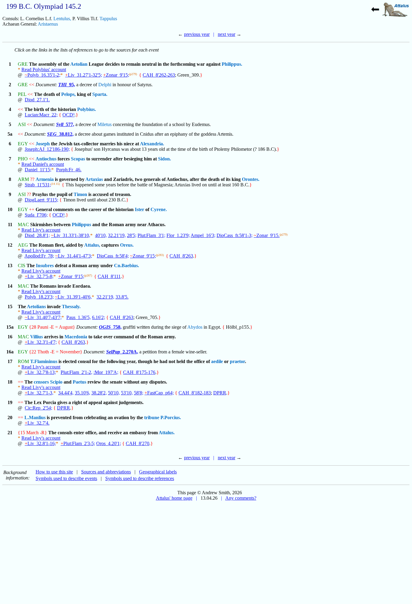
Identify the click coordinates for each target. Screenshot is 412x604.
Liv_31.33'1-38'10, (70, 235)
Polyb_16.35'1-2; (42, 74)
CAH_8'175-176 (139, 372)
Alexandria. (152, 143)
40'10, (101, 235)
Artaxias (94, 179)
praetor (237, 361)
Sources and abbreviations (106, 471)
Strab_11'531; (38, 184)
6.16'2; (98, 317)
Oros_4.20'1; (108, 443)
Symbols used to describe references (139, 478)
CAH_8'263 (181, 255)
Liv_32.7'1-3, (39, 392)
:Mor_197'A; (105, 372)
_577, (65, 124)
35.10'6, (82, 392)
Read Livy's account (40, 229)
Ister (139, 209)
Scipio (56, 381)
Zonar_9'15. (267, 235)
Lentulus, (62, 18)
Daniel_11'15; (38, 169)
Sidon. (164, 158)
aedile (217, 361)
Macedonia (76, 336)
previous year (197, 34)
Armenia (45, 179)
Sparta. (99, 94)
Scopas (78, 158)
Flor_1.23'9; (178, 235)
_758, (110, 327)
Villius (36, 336)
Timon (80, 194)
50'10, (114, 392)
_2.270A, (122, 351)
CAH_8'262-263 (159, 74)
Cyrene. (159, 209)
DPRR (219, 392)
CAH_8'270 (137, 443)
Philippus (81, 224)
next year (226, 34)
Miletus (104, 124)
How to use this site (54, 471)
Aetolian (78, 64)
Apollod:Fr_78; (39, 255)
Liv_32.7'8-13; (40, 372)
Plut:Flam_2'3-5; (78, 443)
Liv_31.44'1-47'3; (73, 255)
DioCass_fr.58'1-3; (234, 235)
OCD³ (68, 114)
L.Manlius (35, 417)
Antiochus (46, 158)
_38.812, (60, 134)
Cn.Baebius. (126, 265)
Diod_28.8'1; (37, 235)
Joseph (43, 143)
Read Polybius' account (43, 69)
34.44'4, (66, 392)
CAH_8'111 (109, 276)
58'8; (138, 392)
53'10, (127, 392)
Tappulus (108, 18)
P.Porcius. (170, 417)
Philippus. (232, 64)
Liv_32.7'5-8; (39, 276)
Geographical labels (158, 471)
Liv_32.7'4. (37, 422)
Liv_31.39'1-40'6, (73, 296)
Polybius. (86, 109)
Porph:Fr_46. (68, 169)
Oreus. (127, 245)
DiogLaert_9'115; (41, 199)
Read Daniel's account (42, 164)
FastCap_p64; (159, 392)
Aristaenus (48, 24)
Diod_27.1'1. (37, 99)
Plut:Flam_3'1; (151, 235)
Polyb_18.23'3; (39, 296)
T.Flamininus (43, 361)
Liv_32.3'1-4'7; (41, 342)
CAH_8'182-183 (195, 392)
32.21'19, (117, 235)
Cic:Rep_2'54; (38, 407)
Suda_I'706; (36, 214)
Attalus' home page (174, 498)
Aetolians (36, 306)
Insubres (45, 265)
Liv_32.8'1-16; (40, 443)
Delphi (104, 84)
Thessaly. (71, 306)
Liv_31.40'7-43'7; (43, 317)
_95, (66, 84)
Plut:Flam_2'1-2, (76, 372)
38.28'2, (99, 392)
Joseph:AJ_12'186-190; (47, 149)
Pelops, (68, 94)
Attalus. (167, 432)
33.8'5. (122, 296)
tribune (151, 417)
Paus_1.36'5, (78, 317)
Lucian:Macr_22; (41, 114)
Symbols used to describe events (66, 478)
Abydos (194, 327)
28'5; (131, 235)
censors (41, 381)
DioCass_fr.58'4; (113, 255)
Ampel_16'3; (203, 235)
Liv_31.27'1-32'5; (83, 74)
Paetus (79, 381)
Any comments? (240, 498)
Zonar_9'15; (116, 74)
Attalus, (92, 245)
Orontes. (250, 179)
